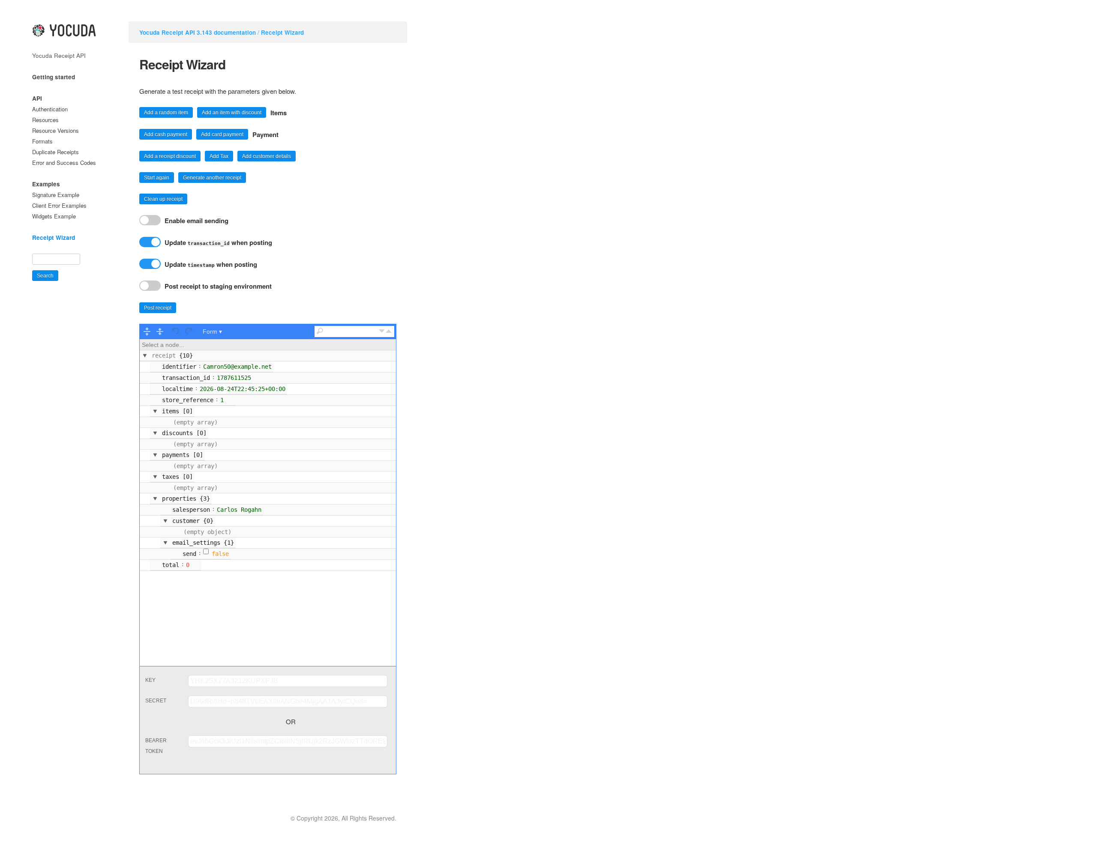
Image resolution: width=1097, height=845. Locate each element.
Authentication (50, 109)
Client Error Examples (59, 205)
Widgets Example (54, 216)
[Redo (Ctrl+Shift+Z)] (189, 331)
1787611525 (234, 377)
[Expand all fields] (147, 331)
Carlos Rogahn (239, 509)
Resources (45, 120)
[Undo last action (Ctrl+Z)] (176, 331)
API (37, 98)
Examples (46, 184)
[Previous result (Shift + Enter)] (388, 331)
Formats (42, 141)
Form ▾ (212, 331)
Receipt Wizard (282, 32)
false (220, 553)
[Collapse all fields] (159, 331)
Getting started (53, 77)
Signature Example (55, 195)
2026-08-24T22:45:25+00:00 (242, 388)
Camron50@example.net (237, 366)
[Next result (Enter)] (381, 331)
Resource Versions (55, 130)
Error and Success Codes (64, 162)
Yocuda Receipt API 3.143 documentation (197, 32)
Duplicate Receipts (55, 152)
